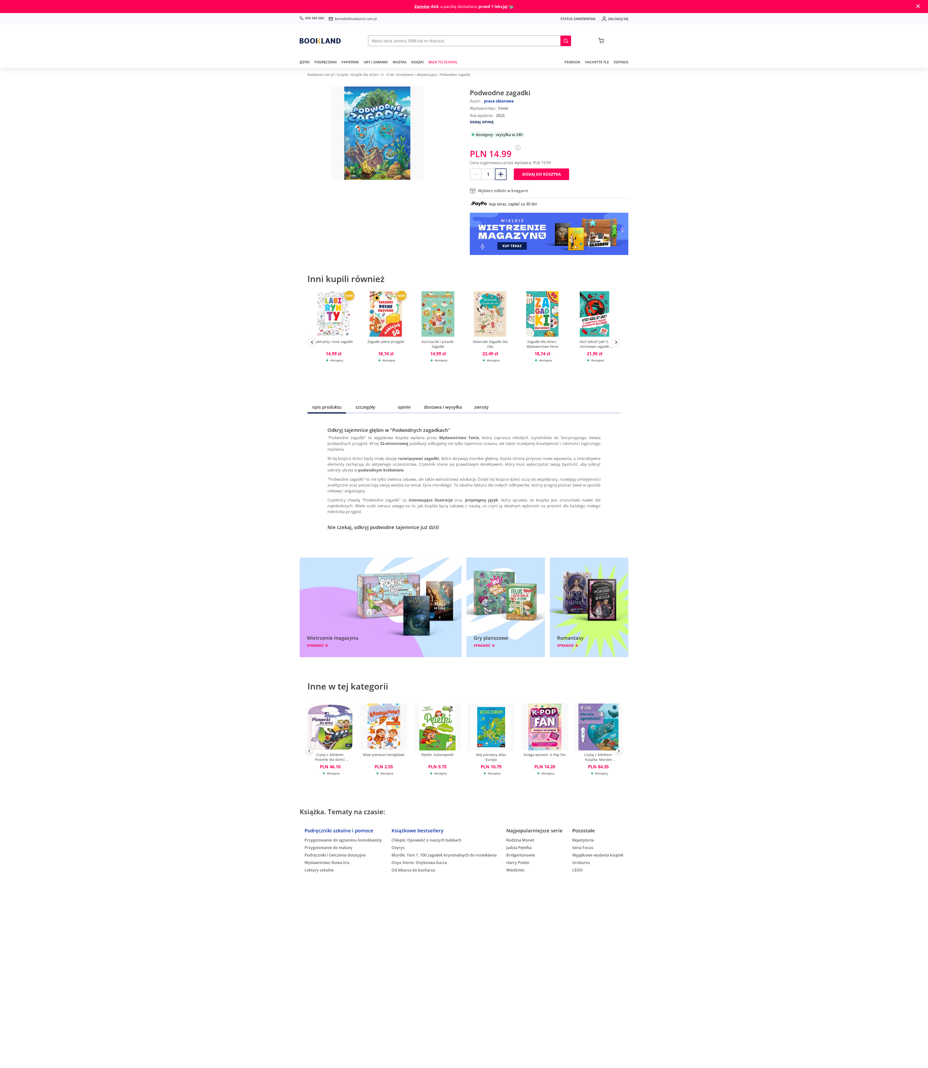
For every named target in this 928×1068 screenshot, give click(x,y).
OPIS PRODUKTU (326, 407)
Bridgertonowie (520, 855)
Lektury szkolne (319, 870)
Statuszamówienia (577, 18)
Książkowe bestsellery (417, 830)
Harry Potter (517, 862)
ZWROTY (481, 407)
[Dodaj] (501, 174)
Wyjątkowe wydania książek (598, 855)
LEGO (577, 870)
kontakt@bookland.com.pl (356, 18)
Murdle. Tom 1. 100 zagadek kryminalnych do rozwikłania (444, 855)
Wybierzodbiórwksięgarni (503, 190)
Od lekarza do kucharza (413, 870)
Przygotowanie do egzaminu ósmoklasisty (343, 840)
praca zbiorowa (499, 101)
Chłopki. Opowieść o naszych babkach (426, 840)
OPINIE (404, 407)
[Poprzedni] (309, 752)
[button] (565, 41)
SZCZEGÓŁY (365, 407)
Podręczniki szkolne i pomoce (338, 830)
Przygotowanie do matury (328, 847)
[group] (333, 342)
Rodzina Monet (520, 840)
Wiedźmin (515, 870)
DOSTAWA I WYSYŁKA (443, 407)
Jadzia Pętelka (519, 847)
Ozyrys (398, 847)
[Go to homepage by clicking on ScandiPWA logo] (320, 41)
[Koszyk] (601, 41)
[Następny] (618, 752)
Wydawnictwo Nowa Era (326, 862)
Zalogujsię (618, 18)
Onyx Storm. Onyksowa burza (419, 862)
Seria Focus (582, 847)
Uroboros (581, 862)
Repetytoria (583, 840)
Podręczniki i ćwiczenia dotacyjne (335, 855)
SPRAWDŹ (315, 645)
